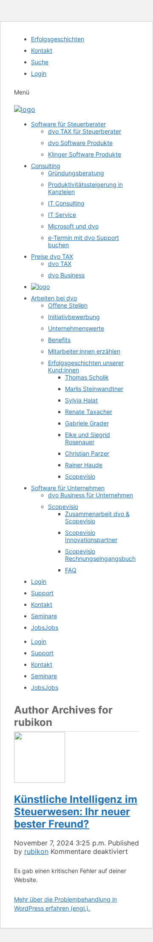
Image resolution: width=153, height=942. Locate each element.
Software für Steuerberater (68, 124)
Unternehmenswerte (76, 328)
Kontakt (41, 50)
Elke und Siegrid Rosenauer (87, 438)
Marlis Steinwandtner (94, 388)
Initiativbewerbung (74, 316)
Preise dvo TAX (52, 256)
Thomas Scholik (87, 377)
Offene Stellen (68, 305)
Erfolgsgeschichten (57, 39)
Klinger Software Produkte (84, 154)
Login (38, 73)
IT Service (62, 214)
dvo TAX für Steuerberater (84, 131)
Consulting (45, 165)
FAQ (70, 570)
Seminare (44, 615)
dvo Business (66, 275)
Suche (39, 62)
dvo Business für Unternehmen (90, 495)
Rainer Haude (83, 464)
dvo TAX (59, 263)
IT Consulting (66, 203)
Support (42, 593)
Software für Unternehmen (68, 487)
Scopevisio (80, 476)
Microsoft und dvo (73, 226)
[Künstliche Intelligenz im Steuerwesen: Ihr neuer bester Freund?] (39, 780)
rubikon (36, 851)
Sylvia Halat (81, 400)
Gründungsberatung (76, 173)
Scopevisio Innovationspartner (91, 536)
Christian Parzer (87, 453)
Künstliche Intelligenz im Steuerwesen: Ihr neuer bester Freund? (75, 811)
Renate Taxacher (88, 411)
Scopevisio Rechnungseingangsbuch (100, 555)
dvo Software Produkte (80, 142)
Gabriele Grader (87, 423)
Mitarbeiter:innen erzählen (84, 351)
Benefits (59, 339)
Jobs (44, 627)
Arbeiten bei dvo (54, 298)
